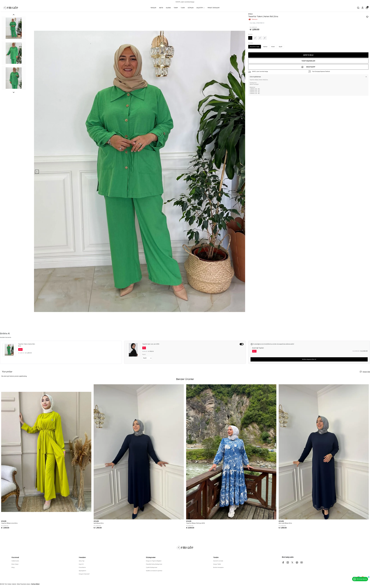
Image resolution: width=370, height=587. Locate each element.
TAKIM (176, 7)
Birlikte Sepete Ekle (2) (309, 359)
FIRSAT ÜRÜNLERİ (213, 7)
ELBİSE (168, 7)
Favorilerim (82, 567)
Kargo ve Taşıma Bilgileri (153, 561)
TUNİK (183, 7)
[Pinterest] (297, 562)
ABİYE (161, 7)
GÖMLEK (191, 7)
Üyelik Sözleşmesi (151, 567)
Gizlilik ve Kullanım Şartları (154, 570)
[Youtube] (301, 562)
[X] (292, 562)
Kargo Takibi (217, 564)
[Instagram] (288, 562)
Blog (13, 567)
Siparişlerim (82, 570)
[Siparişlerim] (362, 7)
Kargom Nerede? (84, 574)
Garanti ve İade (218, 561)
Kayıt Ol (81, 564)
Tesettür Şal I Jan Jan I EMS (150, 344)
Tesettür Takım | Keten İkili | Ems (26, 345)
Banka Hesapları (218, 567)
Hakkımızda (15, 561)
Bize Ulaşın (15, 564)
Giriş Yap (81, 561)
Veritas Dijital (35, 584)
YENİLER (153, 7)
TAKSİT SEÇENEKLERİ (308, 61)
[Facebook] (283, 562)
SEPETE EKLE (308, 55)
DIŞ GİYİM (199, 7)
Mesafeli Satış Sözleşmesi (154, 564)
